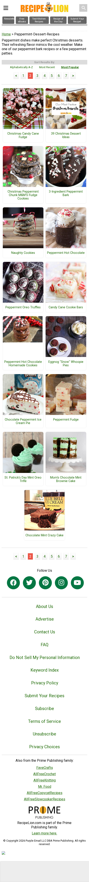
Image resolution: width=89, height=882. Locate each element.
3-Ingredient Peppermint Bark (66, 193)
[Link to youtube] (77, 582)
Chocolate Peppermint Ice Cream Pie (23, 421)
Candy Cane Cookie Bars (66, 307)
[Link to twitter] (29, 582)
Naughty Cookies (23, 253)
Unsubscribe (44, 734)
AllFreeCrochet (44, 774)
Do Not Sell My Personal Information (45, 657)
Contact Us (44, 631)
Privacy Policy (44, 682)
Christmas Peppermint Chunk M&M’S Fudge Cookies (23, 195)
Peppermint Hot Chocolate (66, 253)
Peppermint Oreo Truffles (23, 307)
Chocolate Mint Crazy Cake (44, 535)
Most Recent (47, 67)
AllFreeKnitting (44, 780)
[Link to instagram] (61, 582)
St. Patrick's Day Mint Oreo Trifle (23, 479)
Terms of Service (44, 721)
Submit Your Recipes (44, 695)
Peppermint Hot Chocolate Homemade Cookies (23, 363)
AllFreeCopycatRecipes (44, 793)
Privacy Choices (44, 746)
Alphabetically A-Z (21, 67)
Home (6, 34)
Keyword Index (44, 670)
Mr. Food (44, 787)
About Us (44, 606)
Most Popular (70, 67)
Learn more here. (44, 833)
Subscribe (44, 708)
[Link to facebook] (13, 582)
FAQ (44, 644)
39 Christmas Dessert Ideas (66, 135)
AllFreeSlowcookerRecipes (44, 799)
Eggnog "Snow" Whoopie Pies (65, 363)
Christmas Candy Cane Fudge (23, 135)
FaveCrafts (44, 768)
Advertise (44, 619)
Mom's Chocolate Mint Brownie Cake (65, 479)
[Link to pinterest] (45, 582)
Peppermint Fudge (66, 419)
